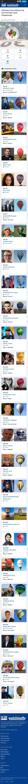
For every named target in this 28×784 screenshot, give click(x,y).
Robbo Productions (16, 777)
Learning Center (5, 765)
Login (24, 1)
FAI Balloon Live (5, 769)
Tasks (7, 57)
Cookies (12, 781)
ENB (20, 57)
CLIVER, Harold (8, 241)
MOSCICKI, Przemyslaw (10, 318)
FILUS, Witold (7, 114)
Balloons (3, 756)
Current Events (4, 736)
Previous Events (5, 740)
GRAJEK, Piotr (7, 471)
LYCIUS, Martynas (9, 267)
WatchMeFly (7, 777)
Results (20, 52)
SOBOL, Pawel (7, 343)
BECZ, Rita (6, 190)
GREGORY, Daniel (8, 88)
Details (7, 52)
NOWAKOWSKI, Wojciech (11, 524)
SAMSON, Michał (8, 601)
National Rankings (5, 754)
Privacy (6, 781)
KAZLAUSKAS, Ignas (9, 216)
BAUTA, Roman (8, 445)
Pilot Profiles (4, 749)
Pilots (7, 63)
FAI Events (3, 742)
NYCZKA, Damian (8, 369)
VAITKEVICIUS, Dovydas (11, 652)
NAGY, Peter (7, 165)
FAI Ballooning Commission (9, 729)
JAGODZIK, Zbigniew (10, 420)
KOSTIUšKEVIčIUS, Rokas (11, 677)
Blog (2, 767)
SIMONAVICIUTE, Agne (10, 292)
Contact (3, 772)
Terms (2, 781)
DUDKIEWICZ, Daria (9, 394)
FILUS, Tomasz (7, 703)
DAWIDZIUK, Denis (9, 575)
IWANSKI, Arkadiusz (9, 550)
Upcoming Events (5, 738)
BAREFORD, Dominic (9, 626)
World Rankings (5, 751)
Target (2, 758)
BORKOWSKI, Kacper (9, 139)
